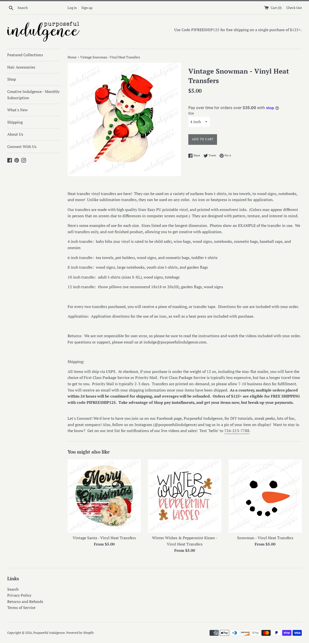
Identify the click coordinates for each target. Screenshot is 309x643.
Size (191, 113)
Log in (72, 7)
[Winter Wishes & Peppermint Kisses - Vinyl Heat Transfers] (184, 495)
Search (13, 589)
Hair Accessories (21, 67)
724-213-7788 (236, 430)
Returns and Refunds (25, 601)
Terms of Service (21, 607)
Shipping (15, 122)
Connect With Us (21, 146)
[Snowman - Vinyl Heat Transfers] (265, 495)
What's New (17, 109)
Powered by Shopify (80, 633)
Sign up (86, 7)
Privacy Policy (19, 595)
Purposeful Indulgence (49, 633)
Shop (11, 79)
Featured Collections (25, 54)
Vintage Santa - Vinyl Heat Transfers (104, 537)
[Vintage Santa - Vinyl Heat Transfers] (104, 495)
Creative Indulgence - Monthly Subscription (33, 94)
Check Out (294, 7)
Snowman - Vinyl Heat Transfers (265, 537)
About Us (15, 134)
